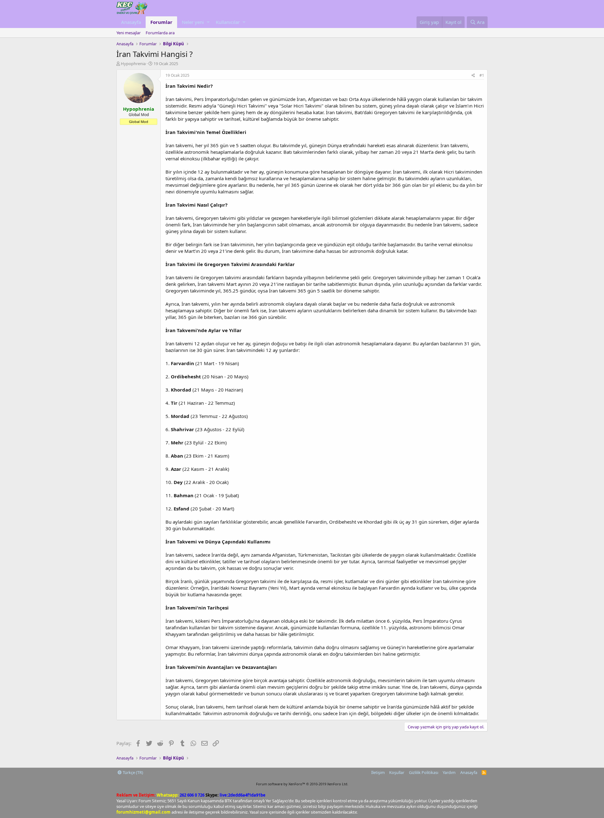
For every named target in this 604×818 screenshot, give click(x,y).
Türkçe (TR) (132, 772)
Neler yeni (193, 22)
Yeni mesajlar (128, 33)
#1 (481, 75)
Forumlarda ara (160, 33)
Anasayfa (131, 22)
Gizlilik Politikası (423, 772)
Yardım (449, 772)
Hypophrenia (133, 63)
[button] (208, 22)
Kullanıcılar (228, 22)
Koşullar (396, 772)
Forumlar (161, 22)
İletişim (378, 772)
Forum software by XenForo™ (302, 784)
